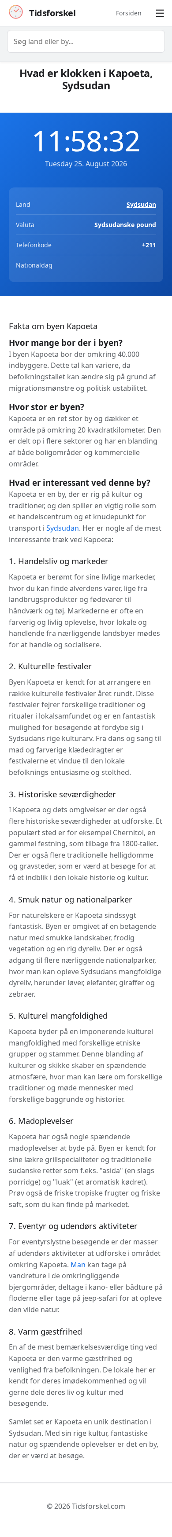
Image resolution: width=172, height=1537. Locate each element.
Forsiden (129, 13)
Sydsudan (141, 204)
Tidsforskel (52, 13)
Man (78, 1264)
